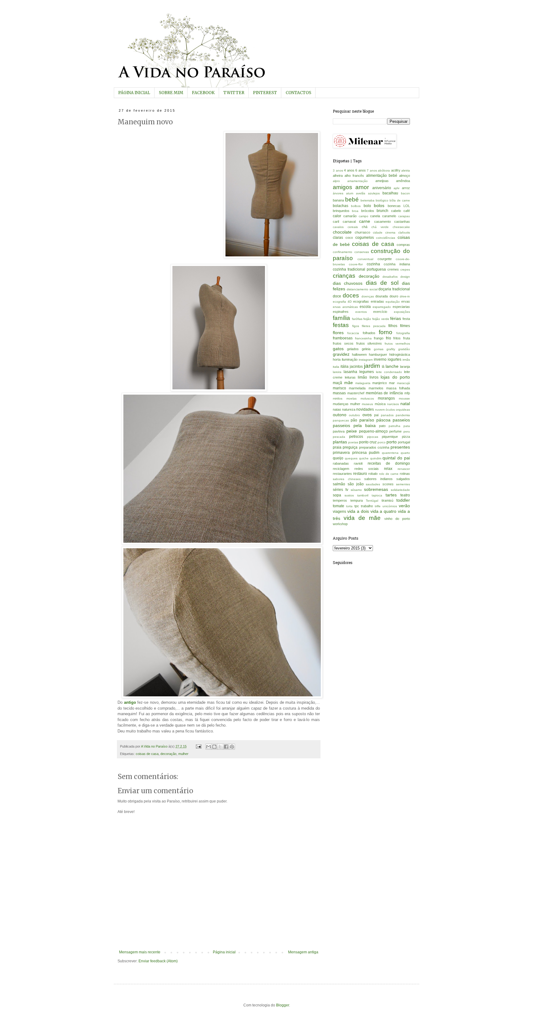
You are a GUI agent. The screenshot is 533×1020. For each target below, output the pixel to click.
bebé (352, 199)
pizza (406, 436)
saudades (373, 484)
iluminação (349, 359)
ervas (405, 301)
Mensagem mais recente (139, 952)
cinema (390, 232)
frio (388, 338)
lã (383, 366)
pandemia (403, 415)
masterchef (355, 393)
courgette (385, 259)
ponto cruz (368, 442)
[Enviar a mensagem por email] (208, 747)
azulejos (374, 193)
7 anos (372, 170)
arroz (406, 188)
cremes (393, 269)
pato (382, 426)
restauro (360, 473)
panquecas (341, 420)
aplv (396, 188)
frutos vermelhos (397, 343)
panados (387, 415)
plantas (340, 441)
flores (338, 332)
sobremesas (376, 489)
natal (405, 403)
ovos (367, 414)
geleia (366, 349)
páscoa (383, 419)
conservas (361, 252)
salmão (339, 484)
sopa (337, 495)
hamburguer (378, 354)
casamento (382, 221)
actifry (395, 170)
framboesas (343, 338)
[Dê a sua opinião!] (214, 747)
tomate (338, 506)
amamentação (357, 181)
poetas (353, 442)
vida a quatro (383, 511)
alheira (338, 175)
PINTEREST (265, 92)
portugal (404, 442)
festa (406, 319)
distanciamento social (362, 289)
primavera (341, 452)
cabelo (396, 211)
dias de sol (382, 283)
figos (355, 326)
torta (349, 506)
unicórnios (389, 506)
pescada (339, 436)
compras (403, 245)
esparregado (382, 307)
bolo (367, 206)
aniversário (381, 188)
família (341, 318)
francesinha (363, 338)
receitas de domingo (389, 463)
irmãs (406, 359)
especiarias (401, 307)
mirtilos (337, 398)
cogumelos (364, 237)
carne (364, 221)
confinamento (342, 252)
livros (374, 377)
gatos (338, 348)
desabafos (390, 276)
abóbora (384, 170)
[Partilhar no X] (220, 747)
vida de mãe (362, 518)
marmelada (357, 388)
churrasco (362, 232)
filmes (405, 326)
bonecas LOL (399, 206)
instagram (366, 359)
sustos (349, 495)
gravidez (341, 354)
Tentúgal (372, 500)
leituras (350, 377)
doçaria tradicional (394, 289)
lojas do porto (395, 377)
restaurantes (342, 473)
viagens (339, 511)
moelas (351, 398)
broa (355, 211)
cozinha (373, 264)
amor (362, 187)
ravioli (358, 463)
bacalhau (390, 193)
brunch (382, 211)
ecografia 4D (342, 301)
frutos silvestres (369, 343)
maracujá (403, 383)
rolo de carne (389, 473)
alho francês (354, 175)
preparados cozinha (374, 447)
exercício (380, 311)
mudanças (341, 404)
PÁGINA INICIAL (134, 92)
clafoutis (404, 232)
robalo (373, 473)
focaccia (353, 333)
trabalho (367, 506)
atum (349, 193)
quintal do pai (396, 457)
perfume (395, 431)
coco (349, 237)
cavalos (338, 227)
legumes (366, 372)
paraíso (366, 419)
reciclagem (341, 469)
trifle (378, 506)
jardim (372, 366)
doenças (368, 296)
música (380, 404)
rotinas (405, 473)
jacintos (356, 366)
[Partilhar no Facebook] (226, 747)
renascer (404, 469)
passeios (401, 419)
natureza (348, 409)
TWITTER (233, 92)
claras (338, 237)
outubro (354, 415)
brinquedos (341, 211)
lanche (392, 366)
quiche (364, 458)
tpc (356, 506)
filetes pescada (373, 326)
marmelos (376, 388)
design (405, 276)
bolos (379, 205)
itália (345, 366)
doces (351, 295)
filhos (392, 326)
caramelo (389, 216)
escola (365, 307)
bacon (405, 193)
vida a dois (358, 511)
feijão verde (380, 319)
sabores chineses (347, 479)
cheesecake (401, 227)
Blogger (282, 1005)
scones (388, 484)
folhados (369, 333)
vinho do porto (397, 518)
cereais (353, 227)
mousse (404, 398)
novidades (365, 409)
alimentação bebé (381, 175)
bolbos (356, 206)
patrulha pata (399, 426)
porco (382, 442)
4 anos (349, 170)
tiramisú (387, 500)
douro (394, 296)
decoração (168, 754)
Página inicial (224, 952)
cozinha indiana (397, 264)
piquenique (390, 436)
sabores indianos (378, 479)
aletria (405, 170)
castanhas (402, 221)
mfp (407, 393)
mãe (348, 382)
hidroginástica (399, 354)
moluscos (367, 398)
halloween (359, 354)
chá (364, 227)
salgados (403, 479)
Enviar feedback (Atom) (158, 961)
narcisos (393, 404)
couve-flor (356, 264)
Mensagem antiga (303, 952)
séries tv (340, 489)
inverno (380, 359)
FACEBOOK (203, 92)
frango (378, 338)
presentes (400, 447)
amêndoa (403, 181)
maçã (337, 383)
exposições (402, 311)
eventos (361, 311)
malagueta (362, 383)
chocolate (342, 232)
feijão (367, 319)
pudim (374, 452)
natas (337, 409)
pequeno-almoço (373, 431)
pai (376, 415)
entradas (377, 301)
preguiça (350, 447)
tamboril (362, 495)
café (406, 211)
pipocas (372, 436)
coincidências (385, 237)
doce (337, 296)
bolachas (340, 206)
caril (336, 221)
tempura (356, 500)
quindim (375, 458)
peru (406, 431)
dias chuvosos (347, 283)
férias (395, 318)
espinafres (341, 311)
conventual (365, 259)
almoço (404, 175)
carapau (404, 216)
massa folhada (398, 388)
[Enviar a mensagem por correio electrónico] (198, 746)
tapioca (377, 495)
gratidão (404, 349)
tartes (391, 494)
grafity (390, 349)
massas (339, 393)
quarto (405, 452)
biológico (382, 200)
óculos (390, 409)
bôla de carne (400, 200)
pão (354, 420)
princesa (359, 452)
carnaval (349, 221)
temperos (340, 500)
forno (385, 332)
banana (338, 200)
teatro (405, 495)
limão (362, 377)
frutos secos (343, 343)
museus (367, 404)
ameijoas (382, 181)
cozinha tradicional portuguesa (359, 269)
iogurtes (394, 359)
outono (339, 414)
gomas (378, 349)
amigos (342, 187)
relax (388, 468)
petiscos (356, 436)
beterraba (367, 200)
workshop (340, 524)
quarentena (390, 452)
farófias (357, 319)
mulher (183, 754)
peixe (351, 431)
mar (392, 383)
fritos (397, 338)
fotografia (403, 333)
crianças (344, 275)
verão (404, 505)
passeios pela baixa (354, 425)
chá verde (380, 227)
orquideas (403, 409)
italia (336, 366)
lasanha (350, 372)
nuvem (380, 409)
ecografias (361, 301)
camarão (350, 216)
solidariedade (400, 489)
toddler (403, 500)
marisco (339, 388)
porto (391, 441)
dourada (381, 296)
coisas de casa (147, 754)
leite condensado (389, 372)
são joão (356, 484)
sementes (403, 484)
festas (341, 325)
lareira (337, 372)
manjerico (379, 383)
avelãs (360, 193)
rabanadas (341, 463)
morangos (386, 398)
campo (363, 216)
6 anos (360, 170)
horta (337, 359)
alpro (336, 181)
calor (337, 216)
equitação (393, 301)
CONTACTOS (298, 92)
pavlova (339, 431)
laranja (405, 366)
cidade (377, 232)
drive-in (405, 296)
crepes (405, 269)
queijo (338, 458)
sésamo (356, 489)
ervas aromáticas (345, 307)
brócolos (367, 211)
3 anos (338, 170)
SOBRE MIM (171, 92)
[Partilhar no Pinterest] (232, 747)
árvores (338, 193)
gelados (353, 349)
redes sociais (366, 469)
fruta (406, 338)
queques (351, 458)
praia (337, 447)
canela (375, 216)
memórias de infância (384, 393)
